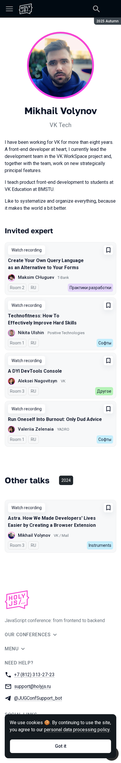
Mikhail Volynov (34, 535)
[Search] (96, 9)
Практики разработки (90, 287)
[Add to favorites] (108, 250)
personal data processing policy (77, 729)
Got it (60, 746)
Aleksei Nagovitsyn (37, 381)
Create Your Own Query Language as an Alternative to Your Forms (46, 264)
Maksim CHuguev (36, 277)
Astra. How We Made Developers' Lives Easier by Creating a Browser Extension (52, 521)
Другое (104, 391)
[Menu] (9, 9)
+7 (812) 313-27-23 (34, 674)
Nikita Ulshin (31, 332)
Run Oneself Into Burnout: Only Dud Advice (55, 419)
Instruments (100, 545)
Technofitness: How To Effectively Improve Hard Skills (42, 319)
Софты (104, 343)
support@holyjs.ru (32, 686)
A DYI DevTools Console (35, 371)
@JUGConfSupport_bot (38, 698)
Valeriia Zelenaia (36, 429)
